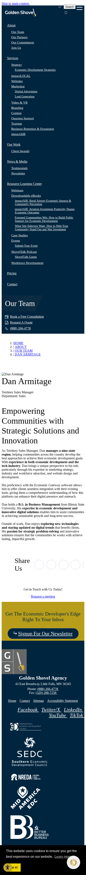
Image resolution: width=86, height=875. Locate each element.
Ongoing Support (22, 118)
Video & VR (19, 102)
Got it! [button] (13, 867)
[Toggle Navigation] (79, 7)
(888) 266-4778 (48, 689)
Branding (17, 107)
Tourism (16, 123)
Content (16, 113)
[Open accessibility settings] (7, 867)
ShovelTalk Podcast (24, 251)
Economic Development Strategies (35, 69)
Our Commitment (22, 42)
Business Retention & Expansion (32, 128)
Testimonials (19, 168)
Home (12, 700)
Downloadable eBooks (26, 195)
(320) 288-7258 (46, 692)
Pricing (11, 273)
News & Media (17, 161)
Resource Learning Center (24, 184)
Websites (17, 81)
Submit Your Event (26, 245)
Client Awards (20, 151)
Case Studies (19, 235)
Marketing (18, 86)
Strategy (16, 64)
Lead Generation (24, 96)
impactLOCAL (20, 76)
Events (15, 240)
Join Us (16, 47)
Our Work (13, 144)
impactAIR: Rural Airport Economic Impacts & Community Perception (43, 202)
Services (12, 58)
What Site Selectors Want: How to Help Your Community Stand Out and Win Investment (41, 227)
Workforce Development (27, 263)
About (11, 25)
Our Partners (19, 37)
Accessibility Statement (62, 700)
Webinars (17, 190)
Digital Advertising (26, 91)
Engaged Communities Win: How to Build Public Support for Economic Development (44, 219)
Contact (12, 284)
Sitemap (38, 700)
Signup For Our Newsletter (45, 633)
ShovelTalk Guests (26, 256)
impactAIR (18, 134)
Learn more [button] (62, 856)
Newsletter (18, 173)
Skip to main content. (16, 3)
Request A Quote (21, 322)
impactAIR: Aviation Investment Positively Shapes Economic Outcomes (45, 211)
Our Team (17, 32)
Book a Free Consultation (27, 316)
